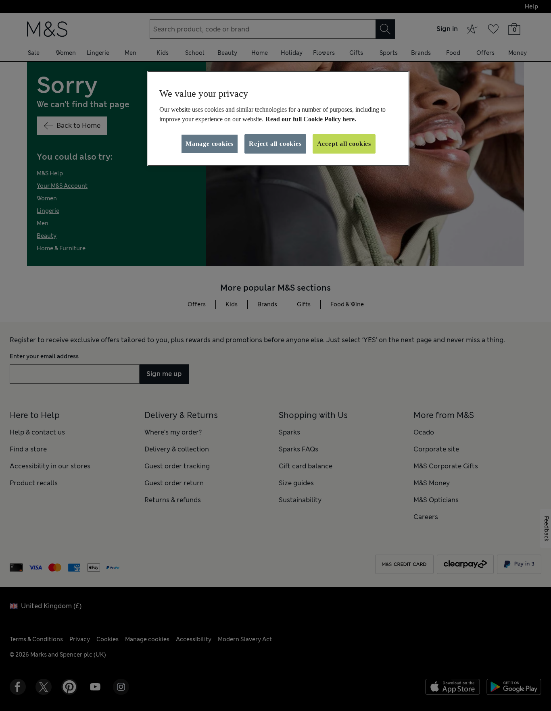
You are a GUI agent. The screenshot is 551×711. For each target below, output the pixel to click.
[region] (278, 118)
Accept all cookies (344, 143)
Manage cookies (210, 143)
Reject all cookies (275, 143)
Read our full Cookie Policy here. (310, 119)
